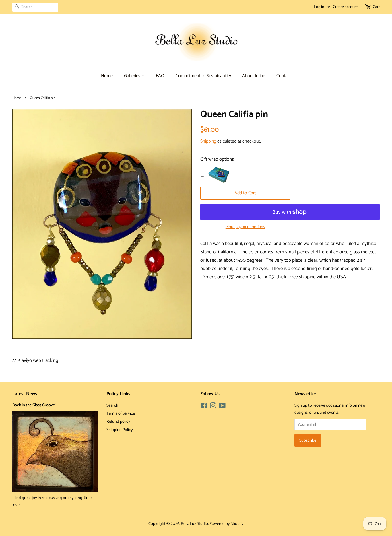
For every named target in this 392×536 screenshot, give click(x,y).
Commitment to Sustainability (203, 76)
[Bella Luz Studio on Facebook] (203, 406)
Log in (319, 7)
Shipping (208, 141)
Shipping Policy (119, 429)
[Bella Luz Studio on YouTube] (222, 406)
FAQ (160, 76)
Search (112, 405)
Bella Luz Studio (194, 523)
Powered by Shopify (226, 523)
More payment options (245, 227)
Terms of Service (120, 413)
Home (107, 76)
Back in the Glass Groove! (34, 405)
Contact (283, 76)
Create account (345, 7)
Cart (376, 7)
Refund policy (118, 421)
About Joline (253, 76)
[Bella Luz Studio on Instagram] (213, 406)
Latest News (24, 394)
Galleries (132, 76)
